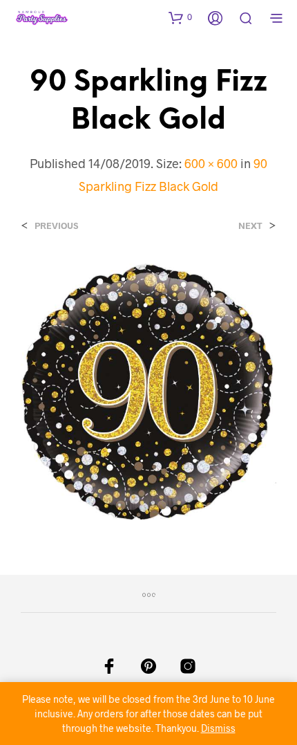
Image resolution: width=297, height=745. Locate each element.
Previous (56, 225)
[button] (180, 17)
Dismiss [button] (218, 728)
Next (250, 225)
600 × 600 (211, 163)
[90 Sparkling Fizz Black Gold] (148, 389)
